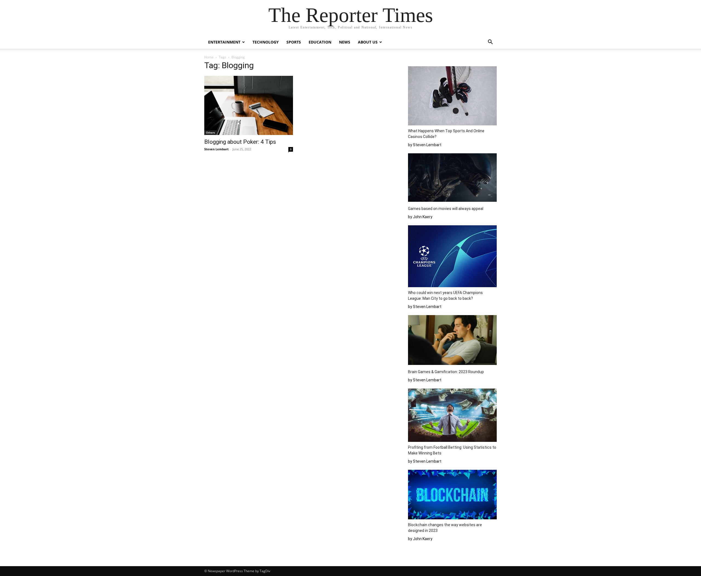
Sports (293, 42)
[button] (490, 42)
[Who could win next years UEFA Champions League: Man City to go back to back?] (452, 257)
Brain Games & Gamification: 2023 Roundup (446, 372)
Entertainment (224, 42)
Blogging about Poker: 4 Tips (240, 142)
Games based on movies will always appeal (445, 208)
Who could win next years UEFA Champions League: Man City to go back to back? (445, 295)
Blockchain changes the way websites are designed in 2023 (445, 528)
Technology (265, 42)
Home (209, 57)
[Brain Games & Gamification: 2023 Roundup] (452, 341)
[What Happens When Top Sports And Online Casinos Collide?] (452, 96)
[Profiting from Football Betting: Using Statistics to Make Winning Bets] (452, 415)
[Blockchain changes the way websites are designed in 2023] (452, 495)
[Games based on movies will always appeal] (452, 178)
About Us (368, 42)
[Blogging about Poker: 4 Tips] (248, 105)
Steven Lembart (216, 149)
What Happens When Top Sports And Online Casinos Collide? (446, 134)
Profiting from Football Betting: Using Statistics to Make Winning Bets (452, 450)
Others (210, 132)
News (344, 42)
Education (320, 42)
